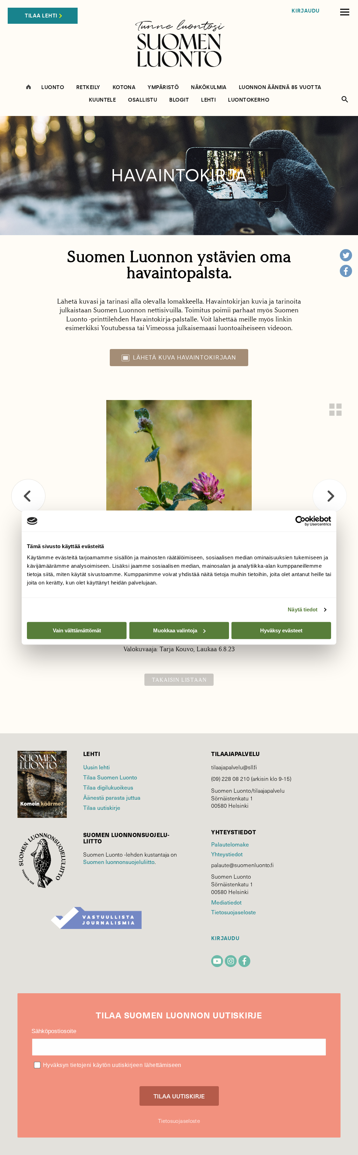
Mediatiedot (226, 902)
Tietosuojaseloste (233, 912)
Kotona (124, 87)
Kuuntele (102, 100)
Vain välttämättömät (77, 630)
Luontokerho (248, 100)
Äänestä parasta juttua (112, 797)
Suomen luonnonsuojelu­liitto (119, 861)
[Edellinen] (28, 496)
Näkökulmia (209, 87)
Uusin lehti (96, 767)
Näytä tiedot (302, 609)
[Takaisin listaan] (335, 410)
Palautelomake (230, 844)
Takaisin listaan (179, 679)
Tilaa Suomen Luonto (110, 777)
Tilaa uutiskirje (101, 807)
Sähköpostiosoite (53, 1031)
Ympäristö (163, 87)
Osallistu (142, 100)
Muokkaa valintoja (175, 630)
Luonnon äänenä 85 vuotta (280, 87)
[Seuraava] (330, 496)
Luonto (52, 87)
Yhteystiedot (226, 854)
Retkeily (88, 87)
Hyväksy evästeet (281, 630)
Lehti (208, 100)
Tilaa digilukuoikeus (108, 787)
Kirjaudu (306, 11)
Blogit (179, 100)
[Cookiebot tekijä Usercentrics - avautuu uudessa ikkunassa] (300, 521)
